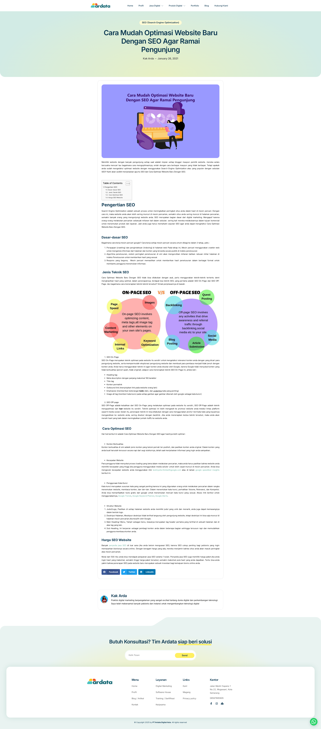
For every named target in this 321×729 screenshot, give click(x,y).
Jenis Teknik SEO (114, 192)
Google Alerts (161, 496)
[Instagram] (216, 703)
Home (130, 5)
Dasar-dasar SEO (114, 190)
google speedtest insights (207, 470)
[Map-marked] (222, 703)
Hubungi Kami (221, 5)
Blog (207, 5)
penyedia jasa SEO (117, 545)
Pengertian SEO (110, 187)
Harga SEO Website (115, 197)
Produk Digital (175, 5)
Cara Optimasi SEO (115, 195)
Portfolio (195, 5)
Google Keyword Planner (143, 496)
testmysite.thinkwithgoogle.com (167, 470)
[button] (111, 572)
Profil (141, 5)
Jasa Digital (154, 5)
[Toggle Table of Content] (126, 183)
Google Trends (124, 496)
